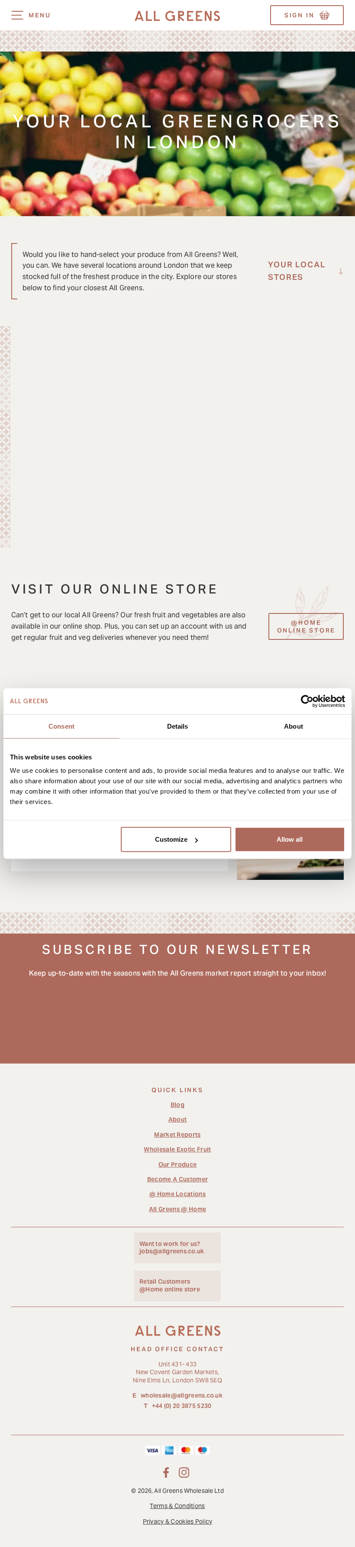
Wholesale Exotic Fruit (177, 1149)
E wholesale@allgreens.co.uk (177, 1395)
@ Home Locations (177, 1194)
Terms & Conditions (177, 1506)
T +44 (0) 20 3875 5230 (178, 1406)
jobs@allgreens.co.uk (171, 1251)
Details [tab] (177, 726)
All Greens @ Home (177, 1209)
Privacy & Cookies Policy (178, 1521)
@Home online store (169, 1289)
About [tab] (293, 726)
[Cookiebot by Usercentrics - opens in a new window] (307, 700)
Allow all (290, 839)
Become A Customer (177, 1179)
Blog (177, 1105)
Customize (171, 839)
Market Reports (177, 1134)
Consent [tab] (61, 726)
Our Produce (177, 1164)
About (177, 1119)
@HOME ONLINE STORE (306, 626)
